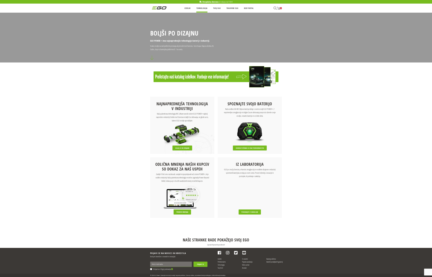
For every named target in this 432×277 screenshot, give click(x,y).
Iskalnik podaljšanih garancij (274, 262)
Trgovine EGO (232, 8)
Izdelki (187, 8)
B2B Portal (249, 8)
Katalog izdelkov (271, 259)
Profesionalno (222, 262)
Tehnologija (201, 8)
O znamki (245, 259)
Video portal (245, 265)
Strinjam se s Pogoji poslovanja (162, 269)
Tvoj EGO (217, 8)
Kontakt (244, 268)
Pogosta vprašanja (247, 262)
